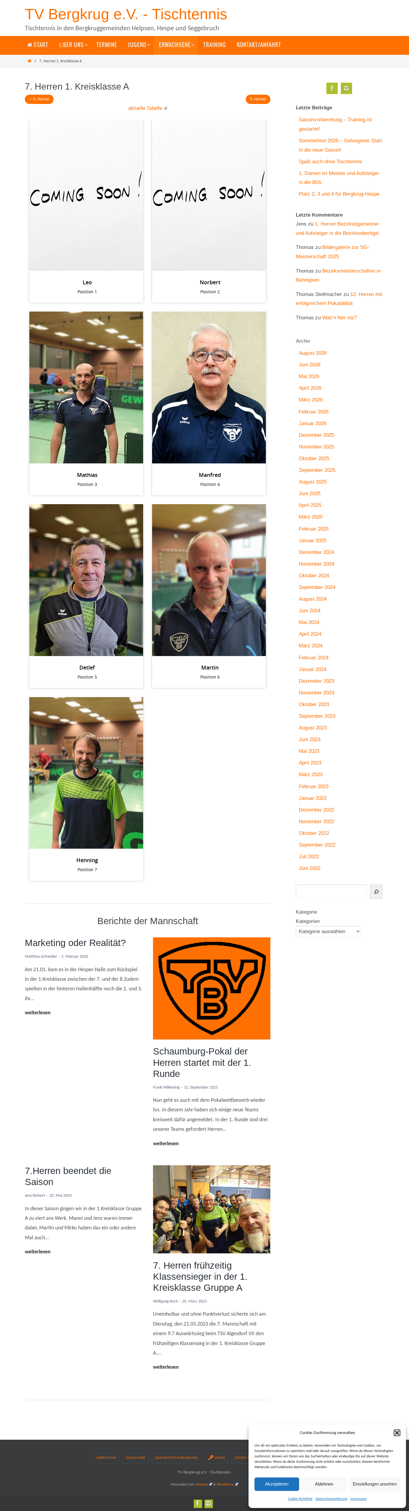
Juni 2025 (309, 493)
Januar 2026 (312, 423)
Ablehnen (324, 1483)
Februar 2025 (313, 529)
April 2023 (310, 763)
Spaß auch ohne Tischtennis (330, 161)
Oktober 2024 (314, 575)
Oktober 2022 (314, 833)
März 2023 (310, 774)
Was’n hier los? (339, 318)
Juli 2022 (309, 856)
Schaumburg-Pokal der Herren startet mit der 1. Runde (202, 1062)
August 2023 (313, 728)
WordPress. (225, 1484)
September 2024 (317, 587)
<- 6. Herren (39, 99)
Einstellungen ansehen (375, 1483)
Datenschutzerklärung (331, 1499)
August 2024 (313, 599)
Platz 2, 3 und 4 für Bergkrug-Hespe (339, 194)
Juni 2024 (309, 611)
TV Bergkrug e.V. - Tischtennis (126, 14)
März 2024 (310, 646)
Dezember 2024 (316, 552)
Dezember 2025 (316, 435)
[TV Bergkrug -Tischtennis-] (346, 88)
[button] (397, 1433)
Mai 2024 (309, 622)
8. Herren (258, 99)
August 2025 (313, 482)
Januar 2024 (312, 669)
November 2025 (316, 447)
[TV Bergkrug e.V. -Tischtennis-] (332, 88)
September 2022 (317, 845)
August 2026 (313, 353)
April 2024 (310, 634)
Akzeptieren (276, 1483)
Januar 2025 (312, 540)
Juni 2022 (309, 868)
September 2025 (317, 470)
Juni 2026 (309, 365)
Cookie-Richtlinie (300, 1499)
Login (220, 1458)
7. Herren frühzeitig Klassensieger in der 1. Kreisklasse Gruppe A (200, 1276)
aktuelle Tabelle (145, 108)
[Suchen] (376, 892)
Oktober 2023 (314, 704)
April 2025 (310, 505)
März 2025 (310, 517)
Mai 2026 (309, 376)
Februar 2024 (313, 658)
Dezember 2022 (316, 810)
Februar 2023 (313, 786)
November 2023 (316, 693)
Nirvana (202, 1484)
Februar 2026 (313, 412)
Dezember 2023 (316, 681)
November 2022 (316, 821)
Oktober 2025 (314, 458)
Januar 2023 (312, 798)
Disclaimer (136, 1458)
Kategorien (308, 921)
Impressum (358, 1499)
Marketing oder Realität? (75, 943)
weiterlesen (38, 1014)
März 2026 (310, 400)
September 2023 (317, 716)
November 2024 (316, 564)
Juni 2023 (309, 739)
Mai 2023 (309, 751)
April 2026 (310, 388)
